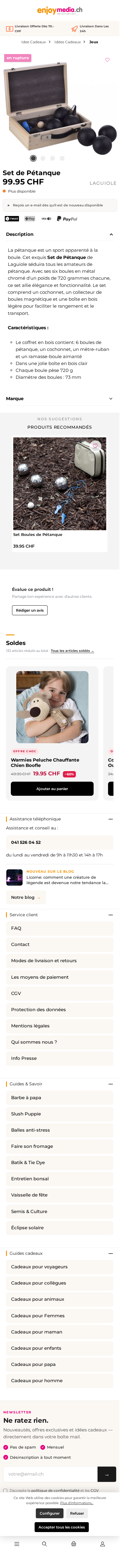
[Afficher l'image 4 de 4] (62, 158)
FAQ (16, 928)
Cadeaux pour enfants (36, 1348)
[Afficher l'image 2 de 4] (42, 158)
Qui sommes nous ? (34, 1042)
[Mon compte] (102, 1544)
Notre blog (23, 897)
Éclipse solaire (27, 1227)
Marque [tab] (14, 398)
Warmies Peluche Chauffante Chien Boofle (45, 762)
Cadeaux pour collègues (38, 1283)
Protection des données (38, 1009)
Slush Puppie (26, 1114)
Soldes (16, 642)
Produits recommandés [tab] (59, 427)
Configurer (50, 1513)
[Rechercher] (44, 1544)
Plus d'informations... (76, 1503)
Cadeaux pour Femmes (38, 1315)
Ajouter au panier (52, 788)
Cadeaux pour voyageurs (39, 1267)
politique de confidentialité (55, 1490)
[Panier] (73, 1544)
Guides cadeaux (26, 1253)
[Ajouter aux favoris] (107, 59)
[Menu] (17, 1544)
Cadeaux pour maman (36, 1332)
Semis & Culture (29, 1211)
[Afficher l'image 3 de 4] (52, 158)
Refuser (77, 1513)
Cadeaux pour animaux (37, 1299)
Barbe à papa (26, 1097)
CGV (16, 993)
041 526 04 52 (26, 842)
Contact (20, 944)
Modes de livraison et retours (44, 960)
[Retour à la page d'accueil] (60, 10)
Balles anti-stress (30, 1130)
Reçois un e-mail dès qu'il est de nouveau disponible (57, 205)
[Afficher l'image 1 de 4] (33, 158)
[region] (60, 108)
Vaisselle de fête (29, 1195)
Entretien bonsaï (30, 1178)
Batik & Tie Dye (28, 1162)
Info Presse (24, 1058)
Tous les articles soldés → (72, 651)
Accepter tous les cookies (62, 1527)
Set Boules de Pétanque (37, 534)
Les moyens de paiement (40, 977)
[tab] (59, 234)
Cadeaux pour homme (37, 1380)
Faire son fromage (32, 1146)
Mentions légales (30, 1026)
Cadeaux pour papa (33, 1364)
